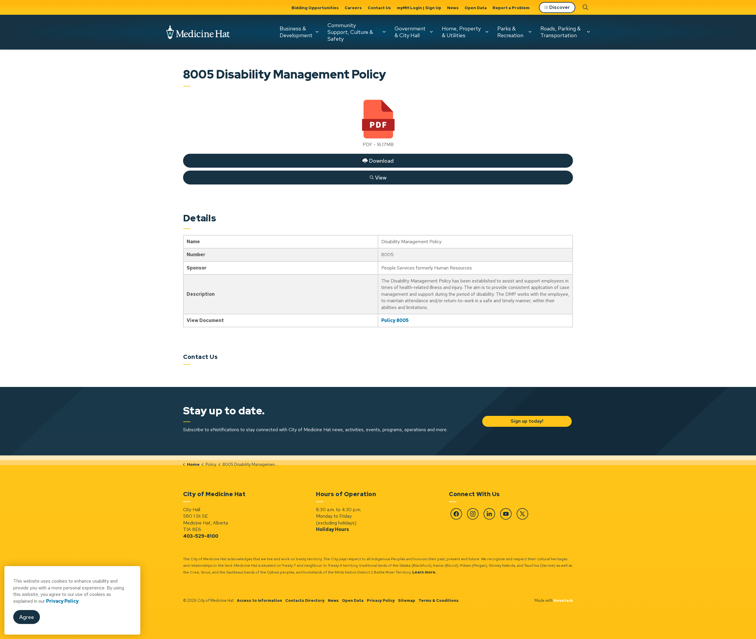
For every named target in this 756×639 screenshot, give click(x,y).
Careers (353, 7)
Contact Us (379, 7)
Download (288, 159)
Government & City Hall (410, 32)
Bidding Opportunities (315, 7)
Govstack (563, 600)
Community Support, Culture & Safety (350, 32)
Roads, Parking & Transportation (560, 32)
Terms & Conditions (438, 600)
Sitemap (406, 600)
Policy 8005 (395, 320)
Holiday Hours (332, 529)
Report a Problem (511, 7)
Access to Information (259, 600)
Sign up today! (526, 421)
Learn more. (424, 572)
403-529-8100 (200, 536)
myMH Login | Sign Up (419, 7)
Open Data (476, 7)
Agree (26, 617)
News (453, 7)
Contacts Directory (305, 600)
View (285, 176)
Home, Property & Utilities (461, 32)
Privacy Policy (381, 600)
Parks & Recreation (510, 32)
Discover (559, 7)
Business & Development (296, 32)
